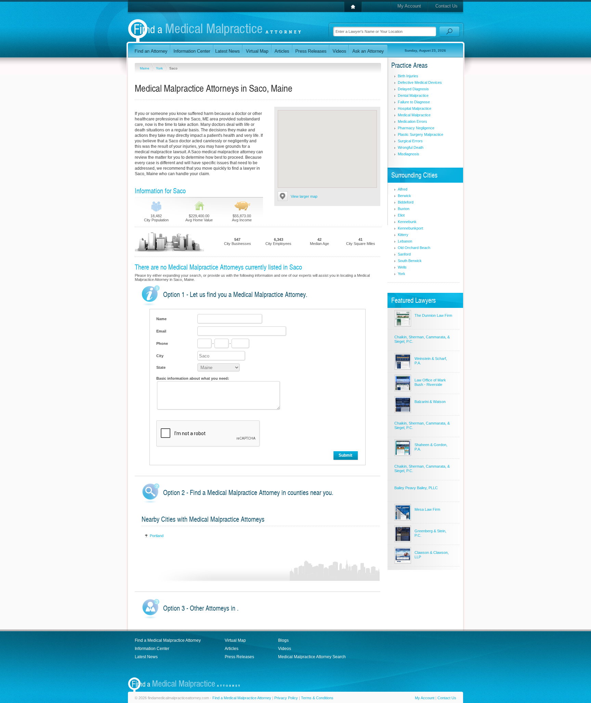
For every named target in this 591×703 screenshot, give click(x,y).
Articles (231, 648)
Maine (145, 68)
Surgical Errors (410, 141)
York (160, 68)
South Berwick (410, 261)
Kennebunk (407, 222)
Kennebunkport (410, 228)
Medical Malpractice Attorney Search (312, 656)
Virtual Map (235, 640)
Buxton (403, 209)
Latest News (146, 656)
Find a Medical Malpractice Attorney (168, 640)
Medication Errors (412, 121)
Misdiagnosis (408, 154)
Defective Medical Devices (420, 82)
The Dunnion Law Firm (433, 315)
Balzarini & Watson (430, 402)
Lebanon (405, 241)
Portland (156, 536)
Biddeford (405, 202)
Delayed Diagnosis (413, 89)
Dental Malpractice (413, 95)
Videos (284, 648)
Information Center (152, 648)
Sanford (404, 254)
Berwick (404, 196)
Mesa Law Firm (427, 509)
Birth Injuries (408, 76)
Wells (402, 267)
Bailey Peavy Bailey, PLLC (416, 488)
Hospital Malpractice (414, 108)
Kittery (403, 235)
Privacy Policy (286, 698)
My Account (409, 6)
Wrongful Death (410, 147)
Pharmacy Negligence (416, 128)
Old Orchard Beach (414, 248)
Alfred (402, 189)
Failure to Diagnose (414, 102)
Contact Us (446, 6)
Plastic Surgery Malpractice (420, 134)
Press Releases (239, 656)
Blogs (283, 640)
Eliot (401, 215)
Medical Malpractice (414, 115)
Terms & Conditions (317, 698)
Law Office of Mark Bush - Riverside (430, 382)
